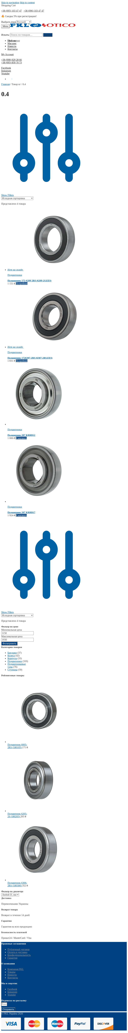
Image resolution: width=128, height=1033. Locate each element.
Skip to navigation (10, 2)
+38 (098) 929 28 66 (11, 59)
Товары (11, 972)
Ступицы (12, 669)
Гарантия (12, 958)
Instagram (6, 70)
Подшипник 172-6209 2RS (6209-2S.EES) (29, 280)
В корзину (21, 438)
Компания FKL (15, 969)
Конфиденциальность (19, 955)
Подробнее (21, 283)
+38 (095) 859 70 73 (11, 62)
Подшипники (14, 275)
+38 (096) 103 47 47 (34, 10)
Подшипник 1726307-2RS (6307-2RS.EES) (29, 358)
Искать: (5, 34)
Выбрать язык (8, 22)
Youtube (5, 73)
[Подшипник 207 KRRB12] (38, 424)
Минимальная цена (11, 629)
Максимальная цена (11, 636)
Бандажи (12, 652)
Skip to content (27, 2)
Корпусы (12, 658)
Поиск (47, 34)
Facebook (6, 68)
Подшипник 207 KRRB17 (21, 512)
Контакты (12, 977)
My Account (7, 54)
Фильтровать (9, 643)
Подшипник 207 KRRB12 (21, 435)
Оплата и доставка (17, 952)
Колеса (11, 655)
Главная (5, 84)
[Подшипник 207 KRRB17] (38, 501)
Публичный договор (18, 949)
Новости (12, 974)
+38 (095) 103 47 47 (11, 10)
